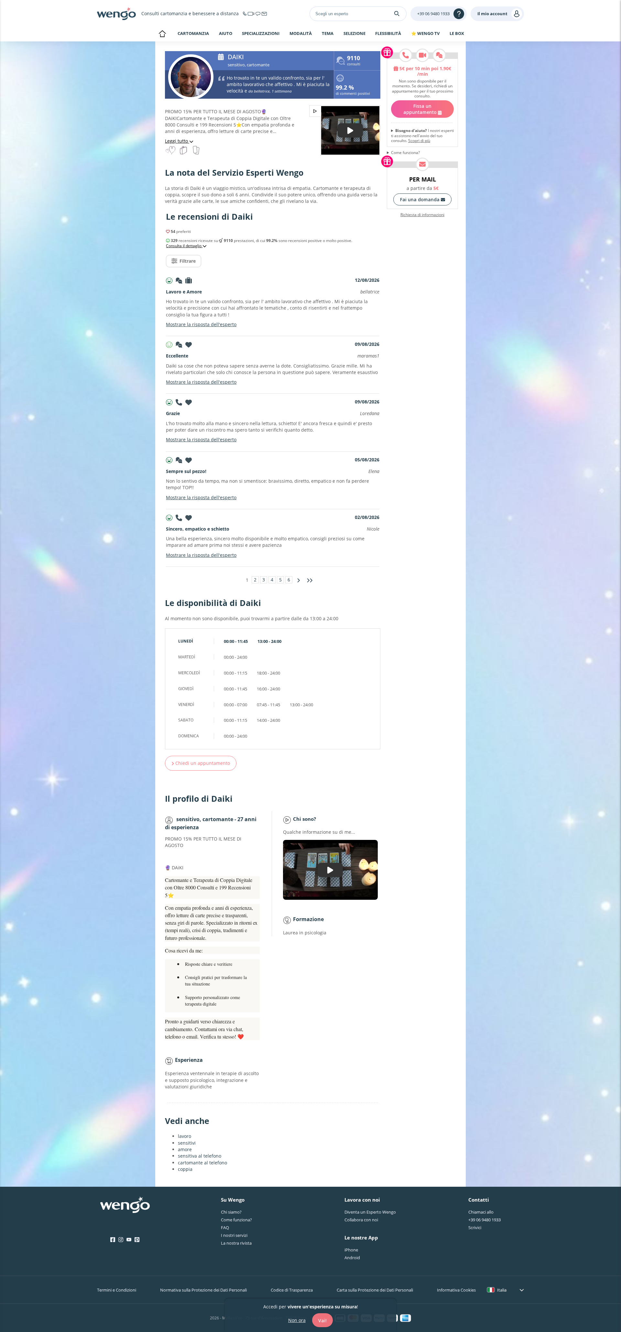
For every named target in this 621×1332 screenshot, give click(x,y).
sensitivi (187, 1143)
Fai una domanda (420, 199)
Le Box (457, 33)
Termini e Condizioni (116, 1290)
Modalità (300, 34)
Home (162, 34)
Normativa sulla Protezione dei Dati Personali (203, 1290)
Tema (327, 34)
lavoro (184, 1136)
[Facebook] (112, 1240)
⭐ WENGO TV (425, 33)
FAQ (225, 1227)
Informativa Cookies (456, 1290)
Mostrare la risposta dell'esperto (201, 324)
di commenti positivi (353, 91)
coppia (185, 1169)
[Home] (116, 13)
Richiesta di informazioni (422, 214)
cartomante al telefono (202, 1163)
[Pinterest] (137, 1240)
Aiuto (225, 34)
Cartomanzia (193, 33)
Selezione (354, 34)
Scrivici (474, 1227)
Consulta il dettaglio (184, 245)
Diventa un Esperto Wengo (370, 1212)
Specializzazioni (260, 34)
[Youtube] (128, 1240)
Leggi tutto (177, 141)
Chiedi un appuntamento (202, 763)
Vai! (322, 1320)
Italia (502, 1290)
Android (352, 1257)
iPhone (351, 1250)
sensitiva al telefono (199, 1156)
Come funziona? (405, 152)
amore (185, 1149)
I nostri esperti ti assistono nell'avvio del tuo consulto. (422, 135)
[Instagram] (120, 1240)
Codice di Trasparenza (292, 1290)
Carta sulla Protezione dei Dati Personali (375, 1290)
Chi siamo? (231, 1212)
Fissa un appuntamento (420, 109)
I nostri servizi (234, 1235)
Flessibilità (388, 34)
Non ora (297, 1320)
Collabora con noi (361, 1220)
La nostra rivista (236, 1243)
